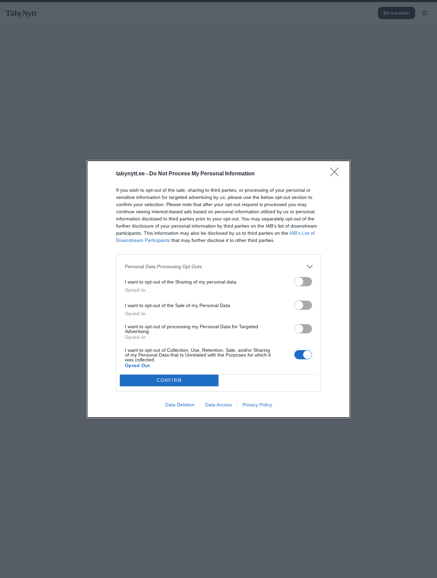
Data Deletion (180, 404)
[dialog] (218, 289)
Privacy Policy (257, 404)
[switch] (303, 281)
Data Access (218, 404)
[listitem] (218, 266)
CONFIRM (169, 380)
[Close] (336, 174)
